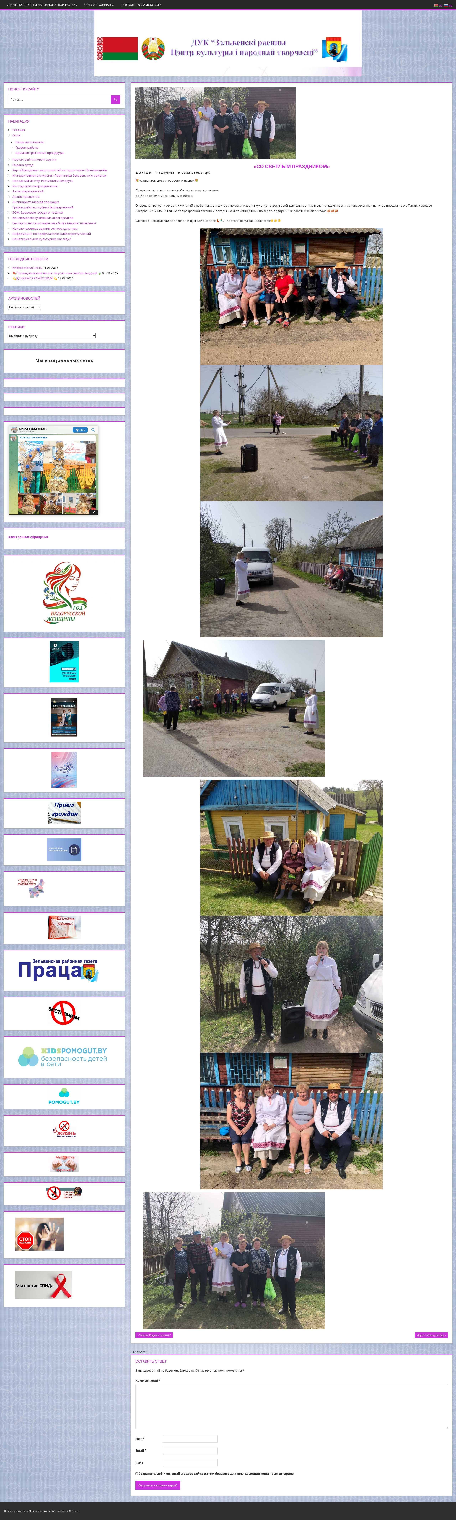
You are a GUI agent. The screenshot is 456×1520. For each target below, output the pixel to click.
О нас (16, 135)
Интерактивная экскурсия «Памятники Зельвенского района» (59, 175)
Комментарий (147, 1380)
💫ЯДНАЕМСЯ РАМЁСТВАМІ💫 (34, 278)
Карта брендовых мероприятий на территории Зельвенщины (60, 170)
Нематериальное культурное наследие (41, 239)
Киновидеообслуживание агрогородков (42, 218)
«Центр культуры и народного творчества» (42, 5)
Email (140, 1451)
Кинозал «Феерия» (99, 5)
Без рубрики (166, 172)
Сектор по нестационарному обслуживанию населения (54, 223)
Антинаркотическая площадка (35, 202)
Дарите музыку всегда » (431, 1335)
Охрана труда (22, 165)
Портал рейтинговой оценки (34, 159)
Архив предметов (25, 196)
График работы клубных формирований (43, 207)
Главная (18, 130)
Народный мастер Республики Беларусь (42, 181)
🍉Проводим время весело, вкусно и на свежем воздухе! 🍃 (56, 273)
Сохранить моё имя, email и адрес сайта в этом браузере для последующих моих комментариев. (216, 1474)
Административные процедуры (39, 153)
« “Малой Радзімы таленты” (154, 1335)
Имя (140, 1439)
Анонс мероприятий (28, 191)
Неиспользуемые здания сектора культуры (45, 228)
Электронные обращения (28, 537)
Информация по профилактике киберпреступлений (51, 234)
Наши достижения (29, 142)
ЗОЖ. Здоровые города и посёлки (37, 212)
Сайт (139, 1463)
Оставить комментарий (196, 172)
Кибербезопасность (27, 268)
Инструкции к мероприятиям (35, 186)
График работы (27, 147)
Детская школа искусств (141, 5)
